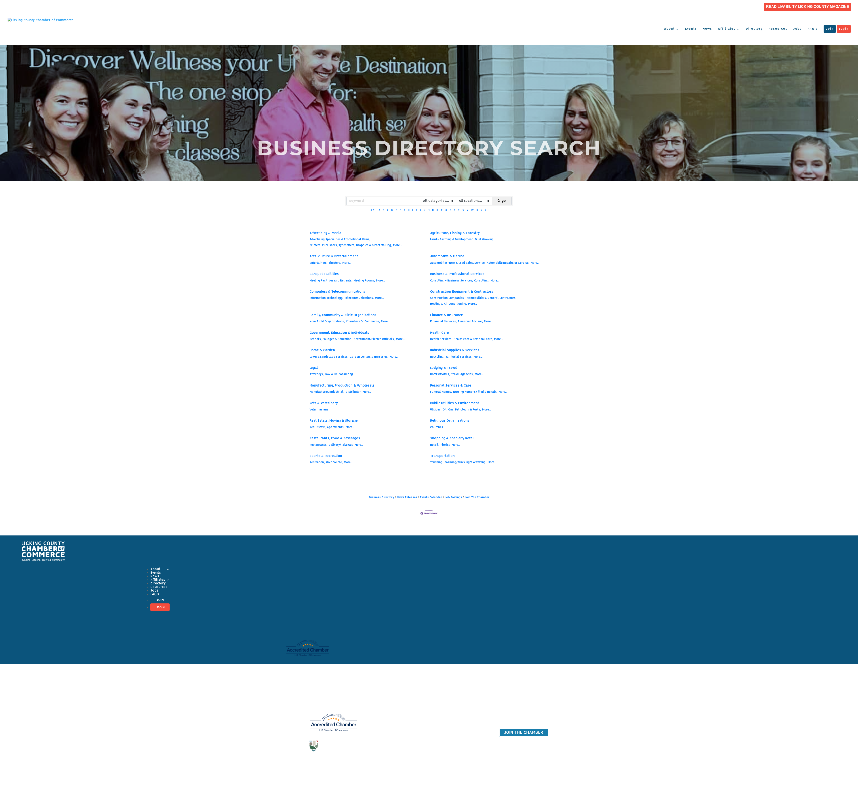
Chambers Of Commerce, (363, 321)
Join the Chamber (460, 696)
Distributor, (353, 392)
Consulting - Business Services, (451, 280)
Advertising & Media (325, 233)
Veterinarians (318, 409)
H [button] (409, 210)
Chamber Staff (397, 701)
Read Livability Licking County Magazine (807, 6)
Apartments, (336, 427)
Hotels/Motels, (440, 374)
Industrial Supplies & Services (454, 350)
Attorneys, (316, 374)
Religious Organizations (449, 421)
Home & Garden (322, 350)
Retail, (434, 445)
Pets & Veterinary (323, 403)
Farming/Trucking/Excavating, (465, 462)
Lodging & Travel (443, 368)
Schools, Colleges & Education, (330, 339)
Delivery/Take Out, (340, 445)
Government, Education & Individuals (339, 333)
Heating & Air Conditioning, (448, 303)
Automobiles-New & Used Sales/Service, (458, 263)
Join (830, 29)
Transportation (442, 456)
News (707, 29)
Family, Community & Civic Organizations (342, 315)
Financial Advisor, (470, 321)
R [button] (450, 210)
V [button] (467, 210)
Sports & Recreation (325, 456)
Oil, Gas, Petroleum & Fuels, (462, 409)
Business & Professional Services (457, 274)
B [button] (383, 210)
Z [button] (485, 210)
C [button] (388, 210)
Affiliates (727, 29)
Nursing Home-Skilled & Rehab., (475, 392)
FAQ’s (813, 29)
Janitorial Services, (459, 356)
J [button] (416, 210)
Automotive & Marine (447, 256)
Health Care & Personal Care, (473, 339)
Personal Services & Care (450, 385)
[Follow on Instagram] (333, 762)
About (669, 29)
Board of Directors (397, 711)
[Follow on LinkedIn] (342, 762)
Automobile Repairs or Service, (508, 263)
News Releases (407, 497)
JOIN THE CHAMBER (523, 732)
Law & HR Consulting (339, 374)
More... (397, 245)
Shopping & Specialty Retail (452, 438)
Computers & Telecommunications (337, 292)
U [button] (463, 210)
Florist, (445, 445)
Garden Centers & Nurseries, (369, 356)
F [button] (400, 210)
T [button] (459, 210)
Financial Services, (443, 321)
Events (691, 29)
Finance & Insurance (446, 315)
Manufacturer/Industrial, (326, 392)
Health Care (439, 333)
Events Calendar (431, 497)
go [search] (504, 201)
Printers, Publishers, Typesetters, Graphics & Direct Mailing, (350, 245)
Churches (436, 427)
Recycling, (437, 356)
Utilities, (436, 409)
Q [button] (446, 210)
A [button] (379, 210)
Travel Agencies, (462, 374)
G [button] (404, 210)
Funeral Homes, (441, 392)
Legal (313, 368)
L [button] (424, 210)
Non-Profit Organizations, (327, 321)
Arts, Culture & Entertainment (333, 256)
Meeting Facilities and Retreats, (330, 280)
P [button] (442, 210)
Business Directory (381, 497)
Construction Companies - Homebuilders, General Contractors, (473, 298)
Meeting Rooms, (364, 280)
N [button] (433, 210)
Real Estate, (317, 427)
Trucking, (436, 462)
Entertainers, (318, 263)
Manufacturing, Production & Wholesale (341, 385)
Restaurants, (318, 445)
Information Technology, (326, 298)
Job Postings (453, 497)
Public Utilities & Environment (454, 403)
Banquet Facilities (324, 274)
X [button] (477, 210)
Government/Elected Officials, (374, 339)
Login (844, 29)
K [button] (420, 210)
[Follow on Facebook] (324, 762)
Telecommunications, (359, 298)
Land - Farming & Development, (451, 239)
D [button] (392, 210)
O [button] (437, 210)
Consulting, (481, 280)
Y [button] (481, 210)
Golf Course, (334, 462)
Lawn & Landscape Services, (329, 356)
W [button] (472, 210)
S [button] (454, 210)
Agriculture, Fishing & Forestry (455, 233)
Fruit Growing (484, 239)
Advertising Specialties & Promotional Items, (339, 239)
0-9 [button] (372, 210)
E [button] (396, 210)
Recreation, (317, 462)
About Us (397, 692)
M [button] (428, 210)
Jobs (797, 29)
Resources (778, 29)
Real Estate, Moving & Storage (333, 421)
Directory (754, 29)
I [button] (412, 210)
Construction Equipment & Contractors (461, 292)
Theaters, (335, 263)
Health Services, (441, 339)
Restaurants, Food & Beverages (334, 438)
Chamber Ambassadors (397, 730)
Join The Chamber (477, 497)
